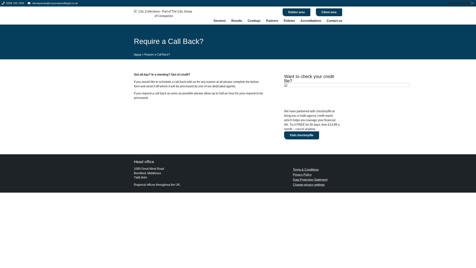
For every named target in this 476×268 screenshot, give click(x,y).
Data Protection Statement (310, 179)
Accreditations (310, 20)
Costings (254, 20)
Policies (289, 20)
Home (137, 54)
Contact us (334, 20)
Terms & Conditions (306, 169)
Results (236, 20)
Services (219, 20)
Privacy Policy (302, 174)
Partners (272, 20)
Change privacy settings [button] (309, 184)
